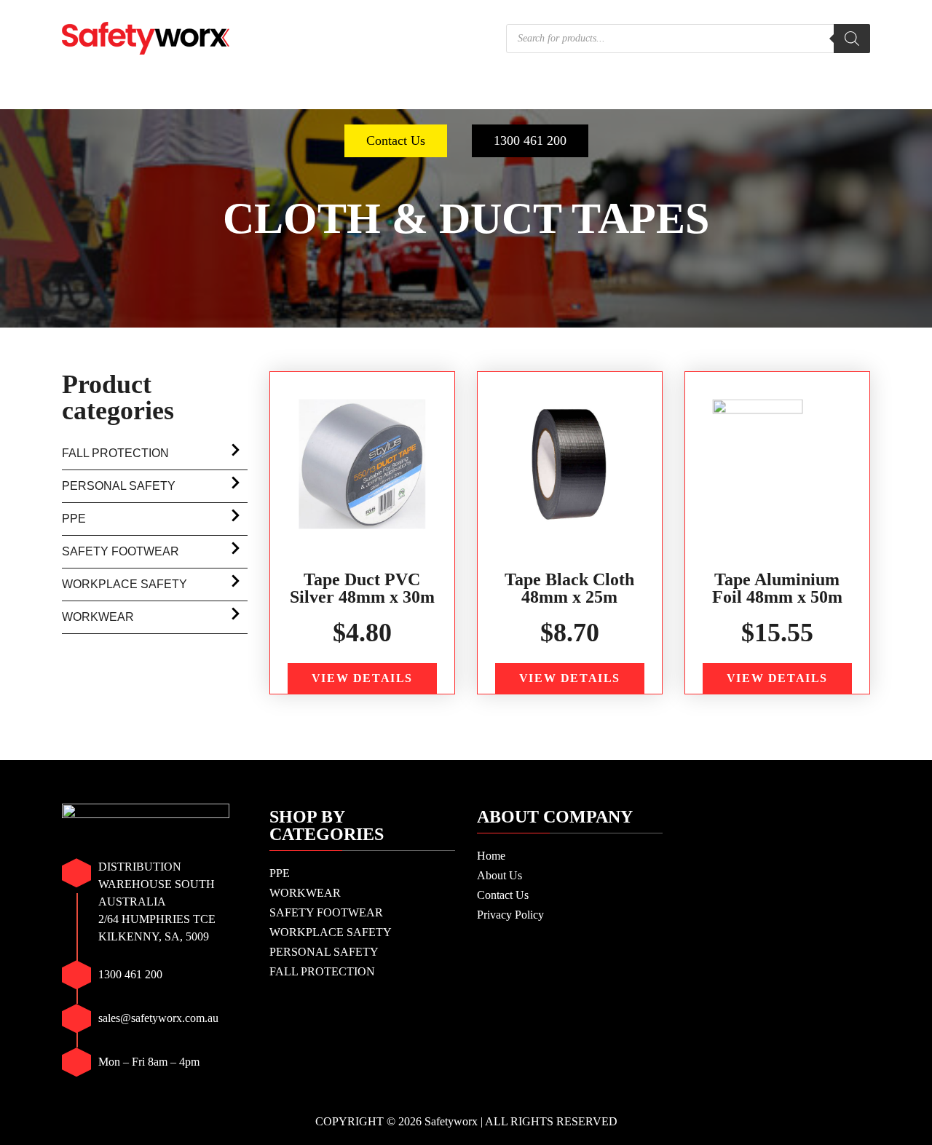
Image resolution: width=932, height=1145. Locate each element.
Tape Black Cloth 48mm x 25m (569, 588)
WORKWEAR (178, 94)
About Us (499, 875)
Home (491, 855)
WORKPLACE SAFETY (473, 94)
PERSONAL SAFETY (632, 94)
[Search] (852, 38)
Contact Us (395, 140)
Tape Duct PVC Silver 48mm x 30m (362, 588)
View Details (362, 678)
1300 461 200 (530, 140)
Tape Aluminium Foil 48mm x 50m (777, 588)
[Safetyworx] (145, 37)
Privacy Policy (510, 914)
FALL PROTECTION (782, 94)
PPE (99, 94)
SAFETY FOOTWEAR (311, 94)
